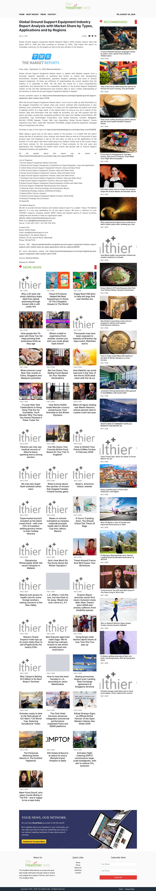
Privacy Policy (129, 889)
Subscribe (118, 877)
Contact (78, 873)
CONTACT (52, 14)
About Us (78, 868)
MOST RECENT (32, 14)
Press (78, 865)
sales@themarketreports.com (40, 220)
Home (78, 862)
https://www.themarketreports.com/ (40, 218)
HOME (22, 14)
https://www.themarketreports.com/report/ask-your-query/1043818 (46, 156)
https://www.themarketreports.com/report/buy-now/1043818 (71, 130)
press (43, 14)
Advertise (78, 870)
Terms (121, 889)
